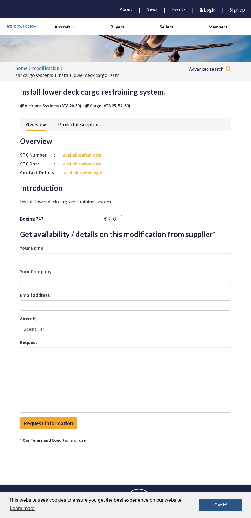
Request (28, 342)
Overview (36, 124)
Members (217, 26)
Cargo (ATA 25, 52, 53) (110, 105)
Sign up (237, 9)
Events (178, 9)
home (21, 68)
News (152, 9)
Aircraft (62, 26)
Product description (79, 124)
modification (45, 68)
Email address (35, 295)
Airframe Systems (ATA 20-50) (53, 105)
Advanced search (206, 69)
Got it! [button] (220, 504)
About (126, 9)
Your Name (31, 248)
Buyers (117, 26)
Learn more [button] (22, 508)
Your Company (35, 271)
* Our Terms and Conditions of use (53, 440)
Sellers (166, 26)
